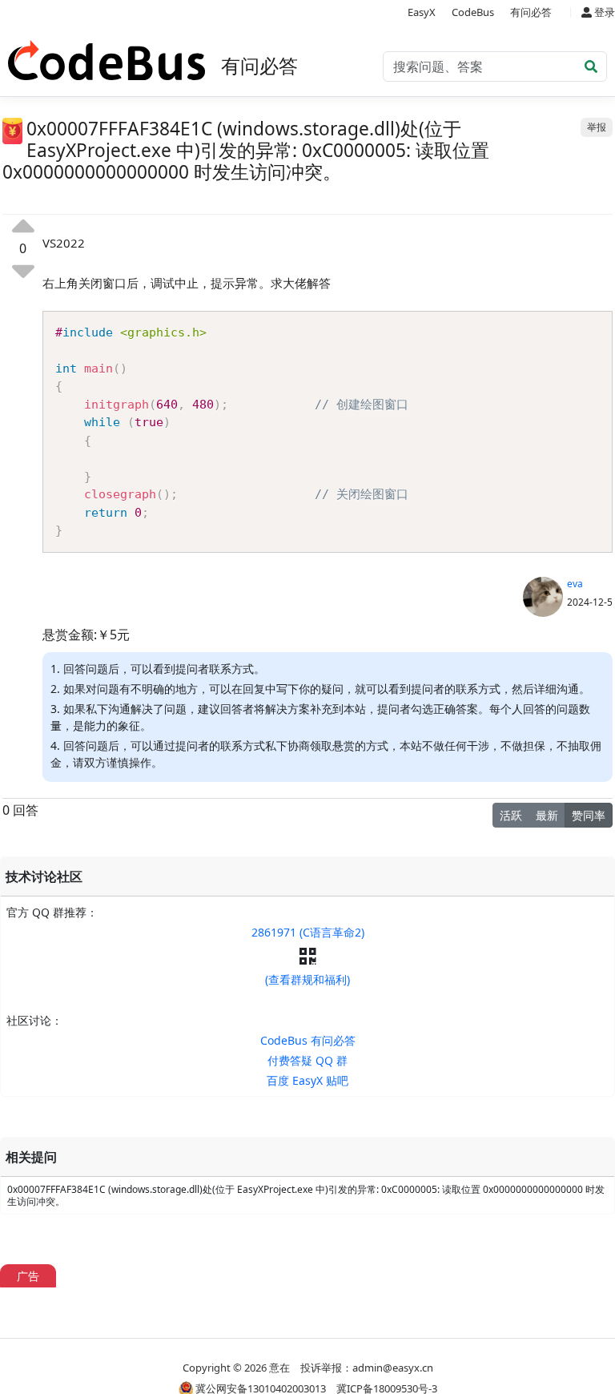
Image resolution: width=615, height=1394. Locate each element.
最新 (547, 815)
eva (575, 583)
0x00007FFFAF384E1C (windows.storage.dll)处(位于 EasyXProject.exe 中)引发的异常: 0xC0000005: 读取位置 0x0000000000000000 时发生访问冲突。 (306, 1195)
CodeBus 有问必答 (308, 1040)
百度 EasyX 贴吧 (307, 1080)
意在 (279, 1367)
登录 (603, 12)
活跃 (511, 815)
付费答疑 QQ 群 (307, 1060)
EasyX (422, 12)
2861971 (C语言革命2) (307, 932)
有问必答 (531, 12)
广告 (28, 1275)
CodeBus (473, 12)
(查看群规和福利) (307, 979)
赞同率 (588, 815)
